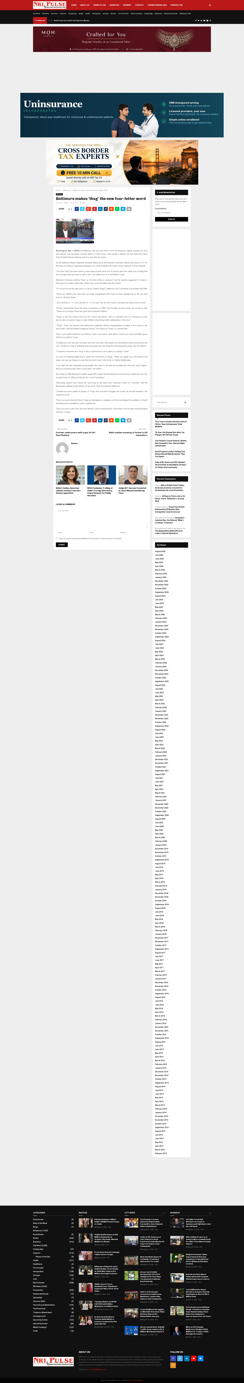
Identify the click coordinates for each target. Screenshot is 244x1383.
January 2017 (160, 979)
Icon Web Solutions (136, 1380)
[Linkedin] (201, 20)
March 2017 (160, 971)
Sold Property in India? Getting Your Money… (72, 20)
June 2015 (159, 1049)
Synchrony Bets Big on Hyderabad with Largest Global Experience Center (198, 1276)
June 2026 (159, 559)
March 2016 (160, 1016)
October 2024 (160, 633)
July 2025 (159, 600)
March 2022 (160, 748)
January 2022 (160, 756)
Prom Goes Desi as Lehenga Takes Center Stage (106, 1253)
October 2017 (160, 945)
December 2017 (161, 938)
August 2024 (160, 640)
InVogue (106, 14)
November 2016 (161, 986)
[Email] (207, 20)
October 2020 (160, 811)
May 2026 (159, 562)
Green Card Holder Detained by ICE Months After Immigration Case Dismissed (170, 509)
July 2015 (159, 1046)
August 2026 (160, 551)
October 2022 (160, 722)
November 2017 (161, 942)
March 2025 (160, 615)
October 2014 (160, 1079)
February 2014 (161, 1109)
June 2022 (159, 737)
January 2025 (160, 622)
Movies (113, 14)
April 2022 (159, 745)
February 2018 (161, 930)
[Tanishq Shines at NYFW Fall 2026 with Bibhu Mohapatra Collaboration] (86, 1305)
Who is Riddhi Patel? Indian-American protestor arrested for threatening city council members (170, 487)
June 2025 (159, 603)
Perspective (177, 5)
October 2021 (160, 767)
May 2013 (159, 1142)
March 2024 (160, 659)
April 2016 (159, 1012)
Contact (139, 5)
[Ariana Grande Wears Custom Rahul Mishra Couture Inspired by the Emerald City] (86, 1320)
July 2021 (159, 778)
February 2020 (161, 841)
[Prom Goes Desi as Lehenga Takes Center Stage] (86, 1255)
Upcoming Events (40, 1320)
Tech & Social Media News (44, 1305)
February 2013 (161, 1153)
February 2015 (161, 1064)
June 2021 (159, 782)
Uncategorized (39, 1316)
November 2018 (161, 897)
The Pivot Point (123, 14)
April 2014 (159, 1101)
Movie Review (38, 1283)
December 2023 (161, 670)
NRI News (45, 14)
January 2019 (160, 890)
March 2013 (160, 1150)
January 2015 (160, 1068)
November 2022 (161, 719)
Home (74, 5)
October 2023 (160, 678)
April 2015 (159, 1057)
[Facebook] (195, 20)
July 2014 (159, 1090)
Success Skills (39, 1301)
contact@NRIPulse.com (97, 1369)
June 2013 (159, 1138)
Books (81, 14)
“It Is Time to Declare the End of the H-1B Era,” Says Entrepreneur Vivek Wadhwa (171, 424)
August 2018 (160, 908)
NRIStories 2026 (185, 14)
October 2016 (160, 990)
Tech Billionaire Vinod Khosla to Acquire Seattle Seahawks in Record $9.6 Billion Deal (198, 1293)
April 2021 (159, 789)
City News (36, 14)
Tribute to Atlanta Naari (42, 1312)
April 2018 (159, 923)
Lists (35, 1279)
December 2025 (161, 581)
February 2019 (161, 886)
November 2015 (161, 1031)
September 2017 (162, 949)
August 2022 (160, 730)
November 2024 (161, 629)
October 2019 (160, 856)
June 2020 (159, 826)
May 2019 (159, 875)
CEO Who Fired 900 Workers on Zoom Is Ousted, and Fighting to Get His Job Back (198, 1223)
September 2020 (162, 815)
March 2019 (160, 882)
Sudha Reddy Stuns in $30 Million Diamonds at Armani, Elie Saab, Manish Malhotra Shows (106, 1238)
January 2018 (160, 934)
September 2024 (162, 637)
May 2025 (159, 607)
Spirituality (37, 1298)
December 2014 (161, 1072)
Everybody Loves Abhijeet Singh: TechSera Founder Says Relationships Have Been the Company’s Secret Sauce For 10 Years (198, 1312)
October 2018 (160, 901)
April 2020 (159, 834)
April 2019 (159, 878)
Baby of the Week (40, 1223)
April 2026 (159, 566)
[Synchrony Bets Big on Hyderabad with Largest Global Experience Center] (177, 1277)
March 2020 (160, 837)
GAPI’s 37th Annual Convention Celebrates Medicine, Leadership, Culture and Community (151, 1295)
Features (63, 14)
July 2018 (159, 912)
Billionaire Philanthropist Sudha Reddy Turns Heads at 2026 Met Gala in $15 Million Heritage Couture (106, 1270)
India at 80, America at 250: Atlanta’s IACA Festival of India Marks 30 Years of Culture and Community (170, 464)
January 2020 (160, 845)
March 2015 (160, 1060)
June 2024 (159, 648)
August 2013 (160, 1131)
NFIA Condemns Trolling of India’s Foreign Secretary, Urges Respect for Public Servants (100, 492)
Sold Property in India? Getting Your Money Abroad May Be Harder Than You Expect (170, 454)
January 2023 (160, 711)
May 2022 (159, 741)
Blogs (35, 1227)
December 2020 (161, 804)
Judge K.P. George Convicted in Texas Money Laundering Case (132, 490)
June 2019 (159, 871)
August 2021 (160, 774)
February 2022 (161, 752)
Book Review (38, 1234)
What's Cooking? (40, 1327)
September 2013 (162, 1127)
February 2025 (161, 618)
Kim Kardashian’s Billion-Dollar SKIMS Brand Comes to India (106, 1221)
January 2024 (160, 667)
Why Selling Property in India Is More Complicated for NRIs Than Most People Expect (198, 1240)
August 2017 (160, 953)
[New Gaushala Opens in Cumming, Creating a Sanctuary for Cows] (131, 1260)
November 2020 (161, 808)
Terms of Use (99, 5)
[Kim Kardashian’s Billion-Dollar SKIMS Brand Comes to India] (86, 1223)
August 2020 (160, 819)
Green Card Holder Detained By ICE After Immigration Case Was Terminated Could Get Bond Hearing (150, 1276)
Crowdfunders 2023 (157, 5)
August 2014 (160, 1087)
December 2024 (161, 626)
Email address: (161, 209)
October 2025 (160, 589)
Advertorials (38, 1219)
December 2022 (161, 715)
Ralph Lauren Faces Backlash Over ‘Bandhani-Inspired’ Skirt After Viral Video (106, 1287)
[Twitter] (198, 20)
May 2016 (159, 1008)
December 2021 (161, 759)
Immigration (96, 14)
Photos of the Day (43, 1257)
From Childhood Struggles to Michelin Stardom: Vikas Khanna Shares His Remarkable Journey (152, 1313)
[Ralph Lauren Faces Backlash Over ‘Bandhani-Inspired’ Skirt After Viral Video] (86, 1287)
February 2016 (161, 1020)
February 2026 (161, 574)
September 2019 (162, 860)
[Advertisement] (122, 72)
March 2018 (160, 927)
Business (54, 14)
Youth (35, 1331)
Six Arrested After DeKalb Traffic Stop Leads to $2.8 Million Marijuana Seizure (152, 1329)
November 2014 (161, 1075)
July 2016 (159, 1001)
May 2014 (159, 1098)
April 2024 (159, 655)
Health (87, 14)
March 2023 (160, 704)
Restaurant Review (170, 14)
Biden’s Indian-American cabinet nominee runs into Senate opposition (68, 490)
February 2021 (161, 797)
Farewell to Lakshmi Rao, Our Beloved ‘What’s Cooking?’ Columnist (169, 520)
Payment (127, 5)
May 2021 (159, 786)
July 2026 (159, 555)
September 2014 (162, 1083)
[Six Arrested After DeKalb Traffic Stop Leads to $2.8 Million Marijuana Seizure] (131, 1330)
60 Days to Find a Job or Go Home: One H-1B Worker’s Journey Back (170, 498)
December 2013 (161, 1116)
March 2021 (160, 793)
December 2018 (161, 893)
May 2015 (159, 1053)
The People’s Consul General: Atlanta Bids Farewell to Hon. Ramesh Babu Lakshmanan (170, 443)
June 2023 (159, 693)
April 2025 (159, 611)
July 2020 (159, 823)
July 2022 (159, 733)
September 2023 (162, 681)
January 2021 (160, 800)
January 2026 (160, 577)
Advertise (114, 5)
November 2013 (161, 1120)
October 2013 (160, 1124)
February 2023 (161, 707)
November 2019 (161, 852)
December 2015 (161, 1027)
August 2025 (160, 596)
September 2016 (162, 994)
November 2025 (161, 585)
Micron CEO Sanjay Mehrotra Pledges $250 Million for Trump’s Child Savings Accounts (197, 1330)
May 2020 (159, 830)
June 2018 (159, 916)
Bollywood (158, 14)
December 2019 (161, 849)
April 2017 (159, 968)
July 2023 (159, 689)
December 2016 (161, 983)
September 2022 (162, 726)
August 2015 (160, 1042)
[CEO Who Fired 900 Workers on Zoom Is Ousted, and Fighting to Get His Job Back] (177, 1223)
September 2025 (162, 592)
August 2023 (160, 685)
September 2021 (162, 771)
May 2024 (159, 652)
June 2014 (159, 1094)
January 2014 (160, 1113)
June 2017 (159, 960)
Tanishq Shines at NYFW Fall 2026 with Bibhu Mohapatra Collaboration (106, 1304)
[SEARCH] (185, 402)
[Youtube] (204, 20)
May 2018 (159, 919)
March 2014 (160, 1105)
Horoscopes (38, 1268)
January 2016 (160, 1023)
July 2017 (159, 956)
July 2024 (159, 644)
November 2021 (161, 763)
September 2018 (162, 904)
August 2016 (160, 997)
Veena (60, 203)
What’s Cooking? (136, 14)
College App (148, 14)
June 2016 (159, 1005)
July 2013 (159, 1135)
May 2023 (159, 696)
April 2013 (159, 1146)
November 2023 (161, 674)
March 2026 (160, 570)
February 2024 (161, 663)
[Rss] (210, 20)
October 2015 (160, 1034)
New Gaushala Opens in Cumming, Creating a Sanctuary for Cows (150, 1259)
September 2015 (162, 1038)
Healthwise (37, 1264)
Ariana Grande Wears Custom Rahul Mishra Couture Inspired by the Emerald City (105, 1320)
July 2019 (159, 867)
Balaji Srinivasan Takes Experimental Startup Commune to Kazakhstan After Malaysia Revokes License (197, 1259)
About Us (84, 5)
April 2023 (159, 700)
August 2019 (160, 864)
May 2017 (159, 964)
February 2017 (161, 975)
